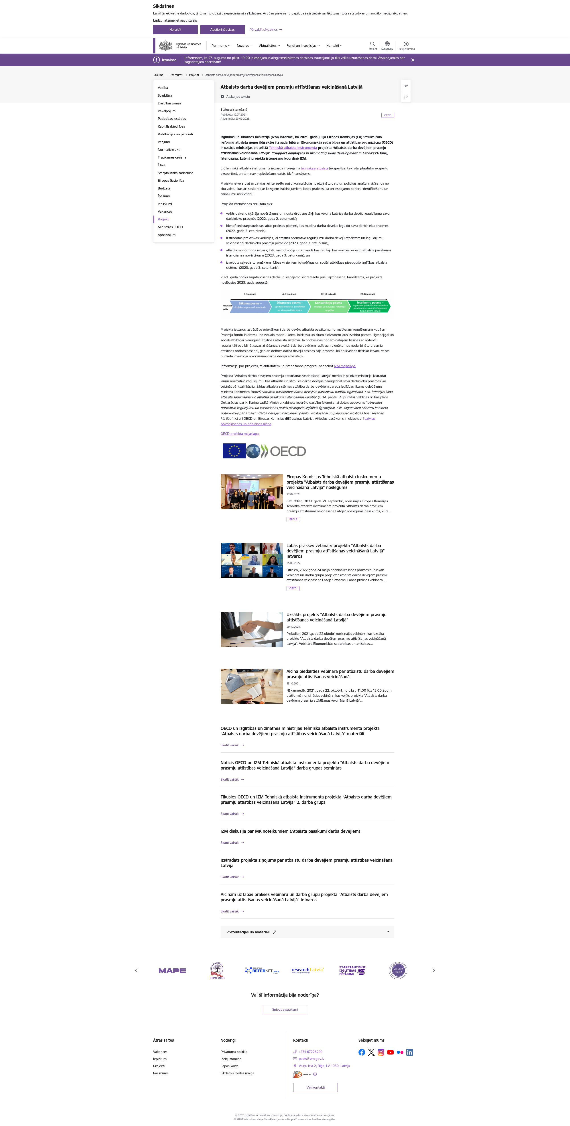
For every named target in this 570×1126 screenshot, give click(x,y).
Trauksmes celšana (172, 157)
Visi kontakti (316, 1087)
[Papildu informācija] (315, 1074)
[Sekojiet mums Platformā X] (371, 1052)
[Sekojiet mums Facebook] (361, 1052)
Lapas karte (229, 1066)
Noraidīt (175, 29)
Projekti (163, 219)
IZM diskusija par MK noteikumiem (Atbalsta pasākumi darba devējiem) (290, 831)
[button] (274, 932)
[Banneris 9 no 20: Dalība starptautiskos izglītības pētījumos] (308, 970)
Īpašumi (164, 196)
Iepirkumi (165, 204)
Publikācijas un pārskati (175, 134)
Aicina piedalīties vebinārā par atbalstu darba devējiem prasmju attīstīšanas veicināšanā (340, 674)
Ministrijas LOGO (170, 227)
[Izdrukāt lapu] (406, 85)
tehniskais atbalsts (314, 168)
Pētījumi (164, 142)
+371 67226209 (311, 1052)
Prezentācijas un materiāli (248, 932)
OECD (387, 115)
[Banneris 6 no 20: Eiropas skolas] (172, 970)
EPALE (293, 519)
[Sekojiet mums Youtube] (390, 1052)
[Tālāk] (434, 971)
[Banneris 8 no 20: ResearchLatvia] (262, 970)
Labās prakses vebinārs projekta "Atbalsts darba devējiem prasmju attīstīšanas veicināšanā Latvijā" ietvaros (336, 551)
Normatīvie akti (169, 149)
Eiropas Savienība (171, 180)
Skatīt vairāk (230, 745)
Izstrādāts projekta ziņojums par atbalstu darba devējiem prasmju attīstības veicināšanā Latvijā (307, 862)
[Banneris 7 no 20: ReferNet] (217, 970)
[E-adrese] (302, 1074)
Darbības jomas (169, 103)
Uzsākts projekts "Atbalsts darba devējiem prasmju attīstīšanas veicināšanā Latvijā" (337, 617)
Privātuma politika (234, 1052)
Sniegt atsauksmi (285, 1009)
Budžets (164, 188)
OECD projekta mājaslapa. (240, 434)
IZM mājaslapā (345, 366)
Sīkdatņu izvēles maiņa (237, 1073)
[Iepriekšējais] (136, 971)
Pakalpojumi (167, 111)
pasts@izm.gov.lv (311, 1059)
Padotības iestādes (172, 118)
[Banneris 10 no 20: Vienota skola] (352, 970)
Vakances (165, 211)
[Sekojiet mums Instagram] (381, 1052)
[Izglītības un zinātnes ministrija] (180, 46)
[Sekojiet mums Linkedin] (409, 1052)
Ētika (161, 165)
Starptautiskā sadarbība (175, 173)
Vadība (163, 88)
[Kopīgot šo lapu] (406, 96)
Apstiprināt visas (222, 29)
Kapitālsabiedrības (171, 126)
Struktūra (165, 95)
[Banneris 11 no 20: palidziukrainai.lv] (397, 970)
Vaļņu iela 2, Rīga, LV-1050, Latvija (324, 1066)
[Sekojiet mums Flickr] (400, 1052)
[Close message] (412, 60)
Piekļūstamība (231, 1059)
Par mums (161, 1073)
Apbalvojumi (167, 235)
